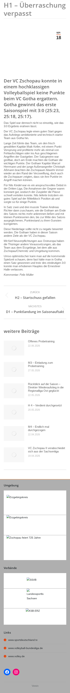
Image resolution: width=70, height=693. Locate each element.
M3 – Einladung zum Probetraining (40, 364)
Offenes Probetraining (41, 341)
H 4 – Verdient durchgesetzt (45, 405)
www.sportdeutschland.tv (23, 639)
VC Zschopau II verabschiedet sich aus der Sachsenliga (46, 449)
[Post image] (14, 348)
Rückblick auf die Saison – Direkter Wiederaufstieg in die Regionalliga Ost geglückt (46, 387)
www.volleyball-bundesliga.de (25, 648)
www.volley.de (16, 656)
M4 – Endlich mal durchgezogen (38, 428)
